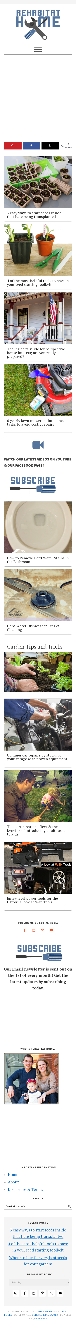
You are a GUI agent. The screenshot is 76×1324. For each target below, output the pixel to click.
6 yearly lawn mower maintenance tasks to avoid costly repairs (36, 422)
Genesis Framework (45, 1314)
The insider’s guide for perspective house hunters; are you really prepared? (36, 352)
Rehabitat (38, 22)
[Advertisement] (38, 100)
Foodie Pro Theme (45, 1311)
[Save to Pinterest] (13, 145)
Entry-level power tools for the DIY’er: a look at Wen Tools (32, 900)
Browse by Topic (39, 1274)
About (13, 1182)
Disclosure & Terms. (25, 1189)
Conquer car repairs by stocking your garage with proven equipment (37, 757)
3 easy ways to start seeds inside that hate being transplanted (34, 214)
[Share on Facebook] (31, 145)
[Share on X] (50, 145)
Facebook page (28, 465)
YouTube (63, 459)
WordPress (40, 1318)
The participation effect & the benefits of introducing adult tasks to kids (36, 830)
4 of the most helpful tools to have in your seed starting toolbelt (38, 282)
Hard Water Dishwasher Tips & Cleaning (33, 627)
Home (13, 1174)
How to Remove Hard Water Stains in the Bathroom (38, 559)
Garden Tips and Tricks (35, 646)
